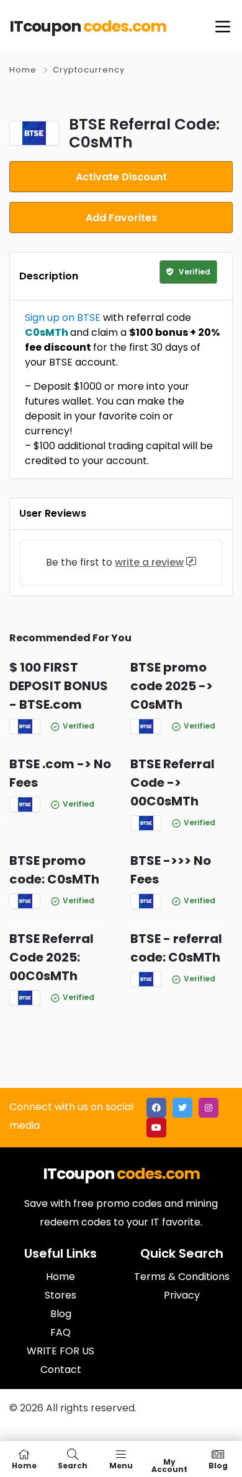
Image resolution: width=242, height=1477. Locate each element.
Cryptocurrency (89, 69)
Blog (218, 1465)
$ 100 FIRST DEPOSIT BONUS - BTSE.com (58, 686)
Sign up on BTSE (63, 317)
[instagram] (208, 1108)
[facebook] (156, 1108)
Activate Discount (121, 177)
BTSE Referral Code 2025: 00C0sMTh (51, 957)
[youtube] (156, 1127)
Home (23, 69)
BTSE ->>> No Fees (170, 870)
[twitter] (182, 1108)
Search (72, 1465)
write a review (149, 562)
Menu (121, 1465)
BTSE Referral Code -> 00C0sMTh (172, 782)
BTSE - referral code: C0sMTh (176, 948)
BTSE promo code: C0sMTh (54, 870)
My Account (169, 1465)
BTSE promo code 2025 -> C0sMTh (171, 686)
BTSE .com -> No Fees (60, 773)
